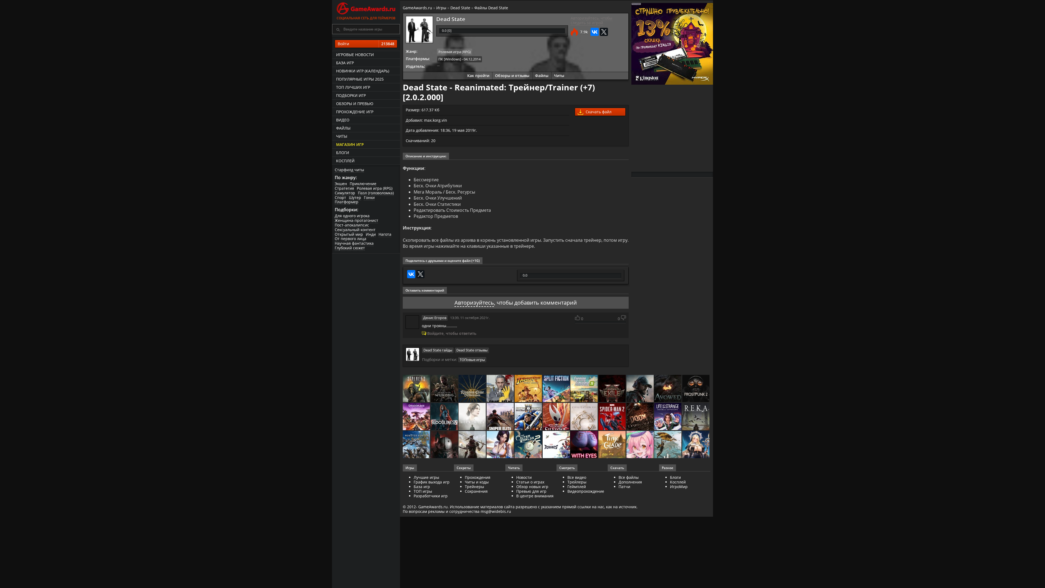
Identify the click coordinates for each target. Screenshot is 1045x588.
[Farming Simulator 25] (584, 389)
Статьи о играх (530, 482)
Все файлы (629, 477)
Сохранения (476, 491)
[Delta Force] (640, 389)
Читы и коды (477, 482)
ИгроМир (679, 486)
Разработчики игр (431, 495)
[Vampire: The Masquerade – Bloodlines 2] (445, 417)
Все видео (576, 477)
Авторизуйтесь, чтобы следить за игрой (591, 20)
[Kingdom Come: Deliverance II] (473, 389)
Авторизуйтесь (474, 302)
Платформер (346, 201)
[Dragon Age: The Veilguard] (417, 417)
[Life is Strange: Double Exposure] (668, 417)
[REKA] (696, 417)
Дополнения (630, 482)
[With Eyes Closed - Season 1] (584, 445)
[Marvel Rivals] (557, 445)
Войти (366, 43)
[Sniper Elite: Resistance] (501, 417)
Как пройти (478, 75)
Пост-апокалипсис (352, 225)
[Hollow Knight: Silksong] (557, 417)
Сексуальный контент (355, 229)
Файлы (343, 128)
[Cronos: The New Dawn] (445, 445)
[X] (604, 32)
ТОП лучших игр (353, 87)
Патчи (624, 486)
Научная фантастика (354, 243)
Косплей (345, 160)
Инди (371, 234)
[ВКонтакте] (595, 32)
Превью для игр (531, 491)
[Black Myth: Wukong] (445, 389)
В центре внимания (535, 495)
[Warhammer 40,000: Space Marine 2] (529, 417)
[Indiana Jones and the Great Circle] (529, 389)
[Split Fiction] (557, 389)
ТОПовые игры (472, 359)
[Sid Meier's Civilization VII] (584, 417)
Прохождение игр (354, 111)
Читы (341, 136)
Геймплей (576, 486)
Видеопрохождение (585, 491)
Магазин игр (350, 144)
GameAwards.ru (417, 7)
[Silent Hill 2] (473, 417)
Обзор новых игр (532, 486)
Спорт (340, 197)
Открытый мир (349, 234)
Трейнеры (474, 486)
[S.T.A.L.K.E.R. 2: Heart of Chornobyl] (417, 389)
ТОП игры (423, 491)
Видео (342, 119)
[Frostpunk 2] (696, 389)
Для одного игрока (352, 215)
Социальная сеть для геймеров (366, 18)
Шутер (355, 197)
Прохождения (477, 477)
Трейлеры (576, 482)
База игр (345, 62)
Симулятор (345, 192)
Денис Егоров (434, 317)
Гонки (369, 197)
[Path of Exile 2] (612, 389)
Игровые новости (355, 54)
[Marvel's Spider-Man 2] (612, 417)
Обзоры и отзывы (512, 75)
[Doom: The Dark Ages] (640, 417)
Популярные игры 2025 (360, 79)
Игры (441, 7)
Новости (524, 477)
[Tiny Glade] (612, 445)
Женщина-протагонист (356, 220)
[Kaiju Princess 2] (640, 445)
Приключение (363, 183)
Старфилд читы (349, 169)
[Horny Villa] (501, 445)
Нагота (385, 234)
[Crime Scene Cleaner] (501, 389)
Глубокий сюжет (350, 247)
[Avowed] (668, 389)
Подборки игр (351, 95)
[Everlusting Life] (696, 445)
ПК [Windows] (449, 59)
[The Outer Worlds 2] (529, 445)
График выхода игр (432, 482)
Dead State (460, 7)
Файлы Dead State (491, 7)
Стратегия (344, 188)
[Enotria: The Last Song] (473, 445)
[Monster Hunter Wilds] (417, 445)
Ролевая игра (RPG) (374, 188)
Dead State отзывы (472, 350)
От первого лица (350, 238)
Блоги (342, 152)
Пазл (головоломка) (376, 192)
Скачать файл (598, 111)
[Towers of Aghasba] (668, 445)
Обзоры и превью (354, 103)
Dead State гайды (437, 350)
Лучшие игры (426, 477)
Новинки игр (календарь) (362, 71)
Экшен (341, 183)
